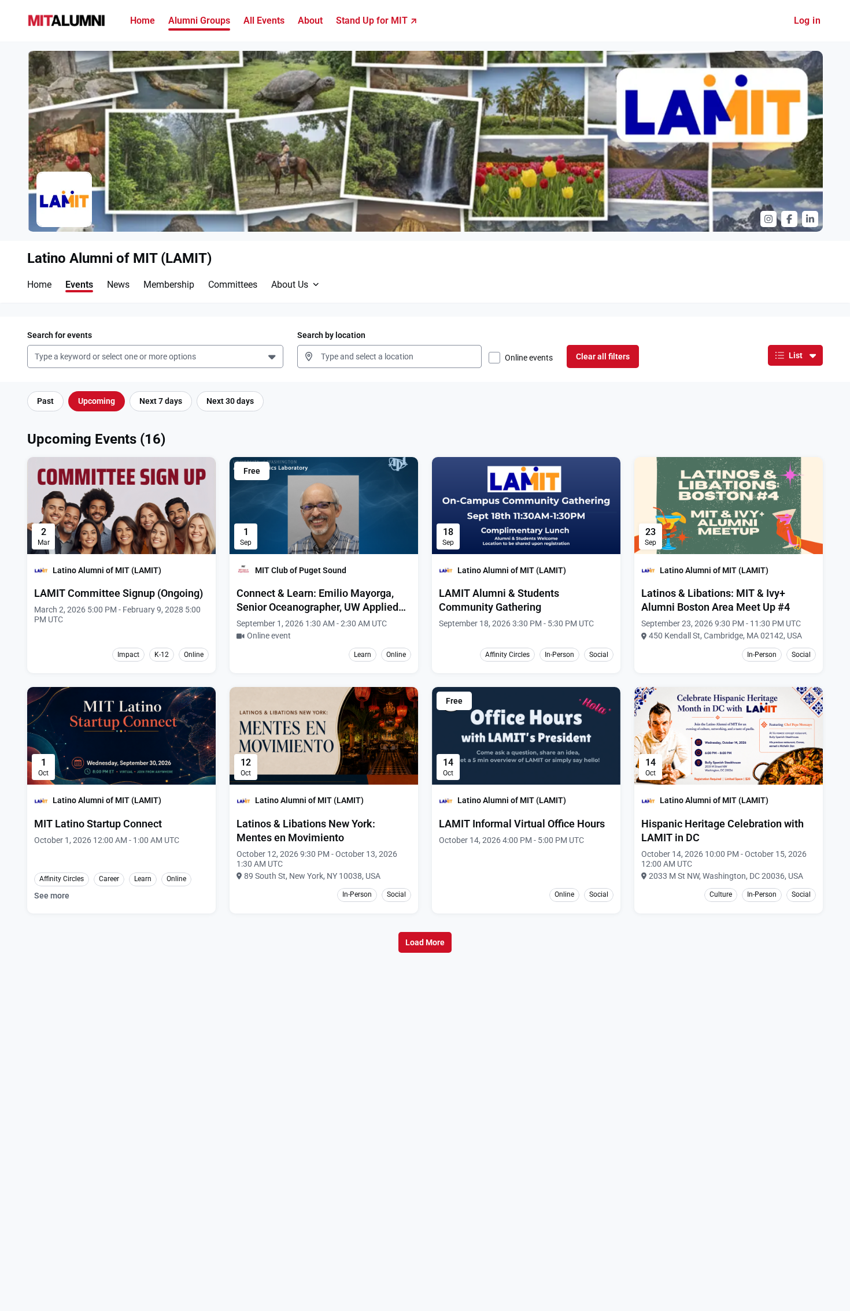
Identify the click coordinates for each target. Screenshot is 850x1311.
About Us (289, 284)
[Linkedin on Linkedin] (810, 219)
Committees (232, 284)
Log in (807, 20)
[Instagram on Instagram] (768, 219)
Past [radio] (45, 401)
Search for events (59, 335)
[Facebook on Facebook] (789, 219)
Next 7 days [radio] (160, 401)
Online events (529, 357)
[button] (273, 356)
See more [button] (51, 895)
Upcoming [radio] (96, 401)
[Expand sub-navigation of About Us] (316, 284)
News (118, 284)
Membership (168, 284)
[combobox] (37, 357)
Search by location (331, 335)
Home (39, 284)
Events (79, 284)
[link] (118, 593)
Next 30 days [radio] (230, 401)
